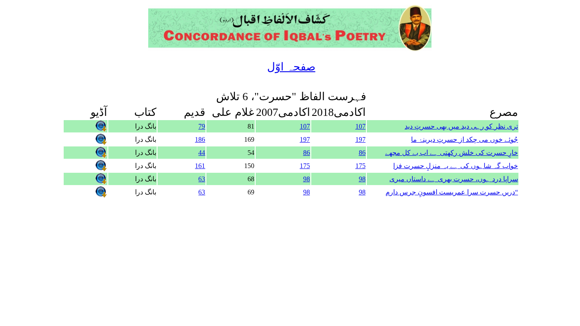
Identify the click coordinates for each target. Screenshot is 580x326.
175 (360, 165)
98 (362, 179)
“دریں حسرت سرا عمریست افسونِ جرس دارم (452, 192)
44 (201, 152)
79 (201, 126)
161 (200, 165)
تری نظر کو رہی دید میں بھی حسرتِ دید (461, 126)
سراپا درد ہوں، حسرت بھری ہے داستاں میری (453, 179)
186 (200, 139)
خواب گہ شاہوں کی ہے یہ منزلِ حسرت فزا (455, 165)
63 (201, 179)
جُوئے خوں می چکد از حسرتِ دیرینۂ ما (464, 139)
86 (362, 152)
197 (360, 139)
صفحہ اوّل (291, 67)
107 (360, 126)
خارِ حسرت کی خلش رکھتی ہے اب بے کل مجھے (451, 152)
